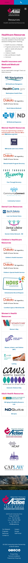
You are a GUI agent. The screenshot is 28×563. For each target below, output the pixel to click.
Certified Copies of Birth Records (14, 307)
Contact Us (5, 535)
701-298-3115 (15, 522)
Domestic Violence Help (14, 388)
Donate (7, 2)
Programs (5, 531)
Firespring (18, 558)
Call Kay (14, 364)
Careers (17, 529)
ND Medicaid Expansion (14, 122)
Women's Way (14, 329)
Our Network (6, 529)
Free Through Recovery (14, 182)
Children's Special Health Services (14, 272)
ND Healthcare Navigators (14, 84)
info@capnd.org (14, 524)
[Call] (21, 2)
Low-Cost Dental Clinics (14, 216)
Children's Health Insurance (14, 257)
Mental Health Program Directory (14, 163)
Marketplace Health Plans (14, 93)
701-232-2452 (16, 518)
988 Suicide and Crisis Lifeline (14, 149)
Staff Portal (18, 533)
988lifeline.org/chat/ (11, 134)
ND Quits (14, 414)
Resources (5, 533)
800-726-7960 (16, 520)
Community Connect (14, 201)
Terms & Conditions (14, 556)
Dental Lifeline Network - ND (14, 234)
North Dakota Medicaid (14, 108)
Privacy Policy (14, 554)
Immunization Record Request (14, 293)
